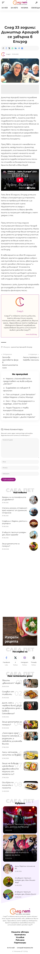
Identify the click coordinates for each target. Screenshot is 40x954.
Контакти (20, 935)
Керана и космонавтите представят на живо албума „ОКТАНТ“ (17, 381)
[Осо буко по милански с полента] (31, 785)
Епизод (29, 347)
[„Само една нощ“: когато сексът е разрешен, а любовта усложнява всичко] (31, 736)
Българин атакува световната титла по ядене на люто (17, 852)
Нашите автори (20, 932)
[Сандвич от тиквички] (31, 694)
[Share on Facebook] (6, 48)
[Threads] (33, 660)
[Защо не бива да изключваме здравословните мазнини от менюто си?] (31, 766)
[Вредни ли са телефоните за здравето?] (33, 500)
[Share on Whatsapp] (12, 48)
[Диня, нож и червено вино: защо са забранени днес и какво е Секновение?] (31, 705)
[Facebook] (6, 660)
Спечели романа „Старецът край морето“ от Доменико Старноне (14, 510)
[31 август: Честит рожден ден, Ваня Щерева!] (33, 535)
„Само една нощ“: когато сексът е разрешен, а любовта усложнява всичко (12, 738)
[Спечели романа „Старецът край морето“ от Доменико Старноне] (33, 511)
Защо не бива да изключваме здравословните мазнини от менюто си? (10, 768)
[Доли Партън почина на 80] (8, 869)
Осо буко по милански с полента (8, 785)
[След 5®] (20, 2)
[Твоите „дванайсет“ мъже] (31, 683)
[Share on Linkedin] (15, 48)
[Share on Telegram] (18, 48)
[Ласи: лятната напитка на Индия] (31, 755)
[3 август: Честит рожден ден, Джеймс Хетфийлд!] (20, 819)
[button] (4, 2)
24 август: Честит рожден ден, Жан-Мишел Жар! (25, 880)
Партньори (20, 943)
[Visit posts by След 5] (3, 54)
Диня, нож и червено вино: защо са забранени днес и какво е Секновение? (12, 708)
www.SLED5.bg (31, 334)
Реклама (20, 940)
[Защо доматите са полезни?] (33, 546)
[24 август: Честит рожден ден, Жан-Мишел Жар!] (8, 882)
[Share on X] (9, 48)
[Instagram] (24, 660)
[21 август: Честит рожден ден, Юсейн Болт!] (8, 894)
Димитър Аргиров (18, 347)
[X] (15, 660)
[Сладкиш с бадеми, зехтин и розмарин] (33, 523)
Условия (20, 937)
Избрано (20, 803)
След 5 (8, 54)
